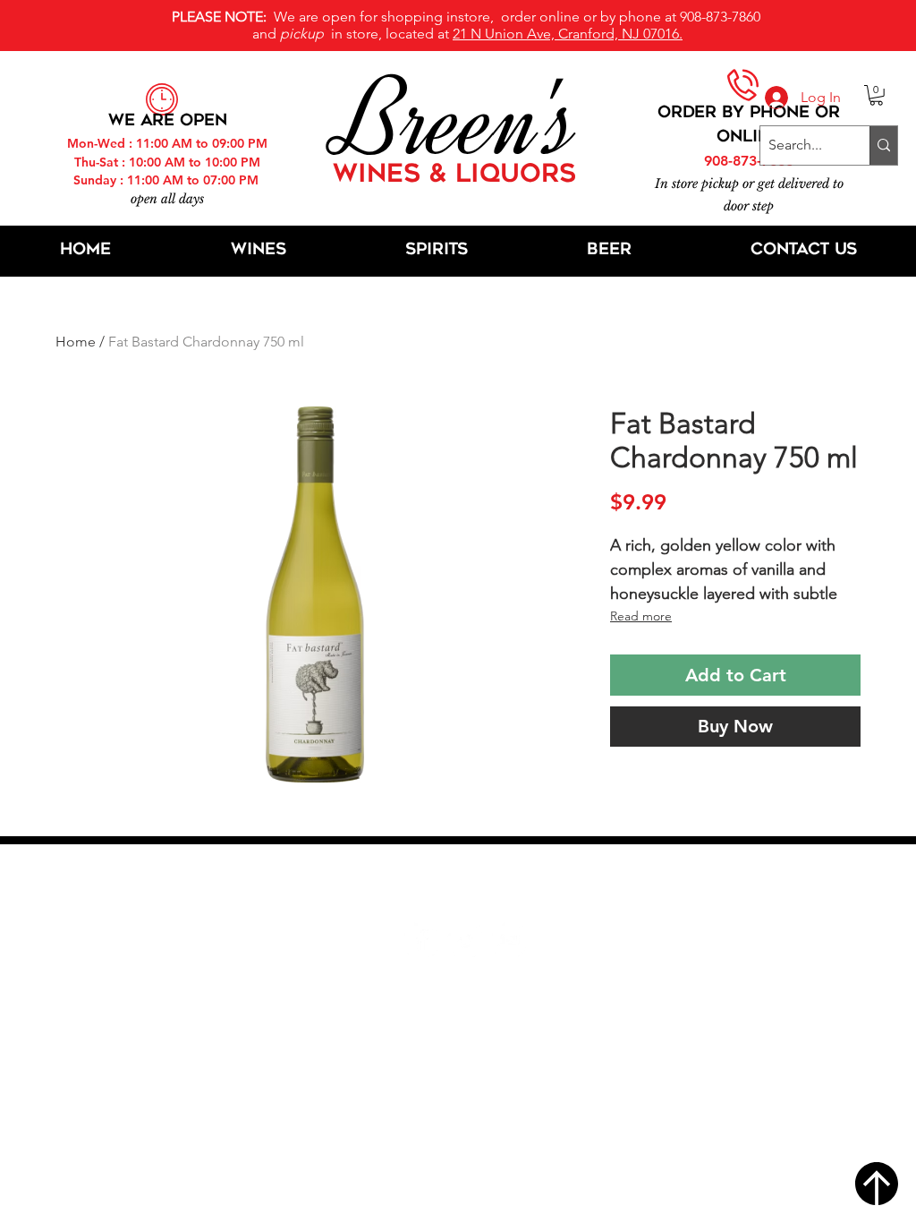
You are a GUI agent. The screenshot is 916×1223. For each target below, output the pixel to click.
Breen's (458, 121)
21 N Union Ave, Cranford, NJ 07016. (568, 33)
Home (75, 341)
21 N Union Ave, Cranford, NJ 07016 (468, 885)
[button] (876, 95)
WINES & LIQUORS (454, 175)
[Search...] (883, 145)
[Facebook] (420, 939)
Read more (641, 616)
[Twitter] (464, 939)
